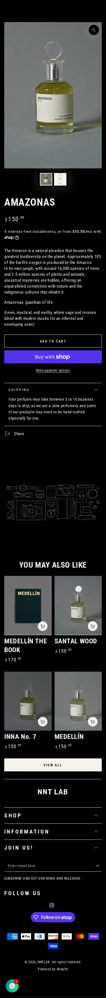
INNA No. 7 (20, 737)
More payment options (53, 370)
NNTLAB (44, 962)
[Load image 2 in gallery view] (60, 179)
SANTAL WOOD (76, 641)
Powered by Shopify (53, 969)
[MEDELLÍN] (78, 701)
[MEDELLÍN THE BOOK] (28, 605)
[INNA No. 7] (28, 701)
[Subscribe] (98, 866)
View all (53, 765)
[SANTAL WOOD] (78, 605)
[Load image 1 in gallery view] (46, 179)
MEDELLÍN (69, 737)
